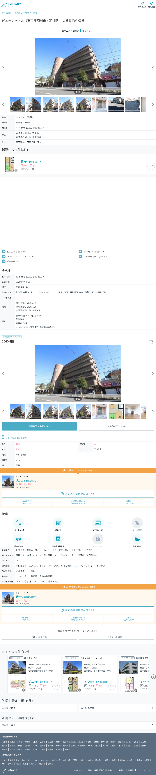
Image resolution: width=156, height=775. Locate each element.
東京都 (17, 12)
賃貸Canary (6, 12)
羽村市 (26, 12)
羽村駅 (34, 12)
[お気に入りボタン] (151, 166)
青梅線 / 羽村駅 (23, 133)
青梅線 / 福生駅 (23, 136)
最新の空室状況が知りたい (80, 494)
